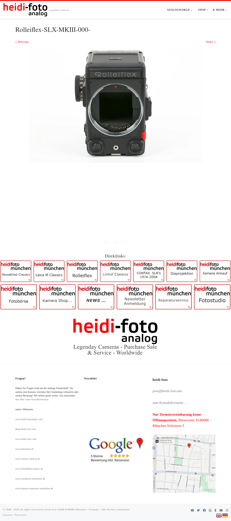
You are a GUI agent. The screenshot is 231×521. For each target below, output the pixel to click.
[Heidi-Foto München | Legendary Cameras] (25, 8)
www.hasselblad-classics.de (29, 468)
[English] (219, 515)
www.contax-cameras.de (27, 458)
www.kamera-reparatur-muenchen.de (34, 488)
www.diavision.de (24, 449)
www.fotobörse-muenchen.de (30, 478)
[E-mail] (192, 510)
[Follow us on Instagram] (227, 510)
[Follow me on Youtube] (221, 510)
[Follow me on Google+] (210, 510)
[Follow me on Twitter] (198, 510)
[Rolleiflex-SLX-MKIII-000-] (115, 105)
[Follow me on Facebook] (204, 510)
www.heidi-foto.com (25, 439)
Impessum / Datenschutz (15, 515)
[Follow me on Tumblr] (215, 510)
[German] (225, 515)
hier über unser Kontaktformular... (33, 399)
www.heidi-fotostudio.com (29, 419)
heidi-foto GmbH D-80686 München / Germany (72, 509)
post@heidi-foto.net (167, 391)
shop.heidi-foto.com (25, 429)
